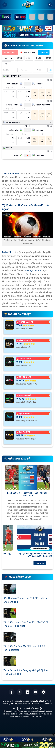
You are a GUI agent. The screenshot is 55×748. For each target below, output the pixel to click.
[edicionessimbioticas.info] (27, 5)
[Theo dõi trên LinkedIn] (27, 692)
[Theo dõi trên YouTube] (35, 692)
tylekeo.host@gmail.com (19, 701)
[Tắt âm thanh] (50, 70)
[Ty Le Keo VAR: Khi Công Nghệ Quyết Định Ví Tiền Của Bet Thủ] (10, 664)
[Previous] (4, 548)
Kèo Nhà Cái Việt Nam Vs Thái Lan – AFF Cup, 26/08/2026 (27, 494)
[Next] (50, 548)
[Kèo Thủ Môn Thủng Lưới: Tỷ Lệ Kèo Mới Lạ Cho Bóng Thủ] (10, 592)
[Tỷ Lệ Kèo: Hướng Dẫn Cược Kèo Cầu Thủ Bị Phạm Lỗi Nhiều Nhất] (10, 616)
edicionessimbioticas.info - (13, 714)
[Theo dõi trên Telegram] (43, 692)
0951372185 (38, 701)
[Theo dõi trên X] (19, 692)
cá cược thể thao (33, 270)
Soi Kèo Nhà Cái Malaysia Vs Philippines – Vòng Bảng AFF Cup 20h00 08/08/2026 (34, 554)
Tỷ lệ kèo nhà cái (10, 173)
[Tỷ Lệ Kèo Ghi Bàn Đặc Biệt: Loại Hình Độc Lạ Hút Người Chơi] (10, 640)
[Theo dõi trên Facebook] (12, 692)
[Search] (50, 4)
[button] (4, 4)
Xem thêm (34, 563)
